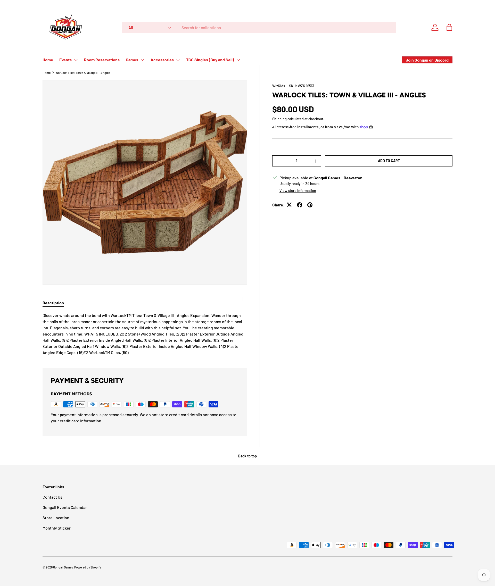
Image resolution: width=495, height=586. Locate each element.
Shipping (279, 119)
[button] (449, 27)
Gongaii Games (63, 567)
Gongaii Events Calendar (65, 507)
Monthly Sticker (57, 527)
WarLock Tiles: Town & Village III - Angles (82, 72)
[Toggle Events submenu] (76, 60)
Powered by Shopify (87, 567)
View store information (297, 190)
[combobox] (259, 27)
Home (48, 59)
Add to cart (389, 160)
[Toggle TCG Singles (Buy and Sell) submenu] (238, 60)
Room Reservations (102, 59)
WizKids (278, 86)
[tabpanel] (145, 334)
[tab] (53, 302)
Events (65, 59)
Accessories (162, 59)
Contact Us (52, 497)
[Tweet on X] (289, 205)
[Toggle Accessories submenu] (178, 60)
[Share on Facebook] (299, 205)
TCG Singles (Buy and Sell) (210, 59)
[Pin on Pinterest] (310, 205)
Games (132, 59)
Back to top (247, 456)
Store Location (56, 517)
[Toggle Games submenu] (142, 60)
